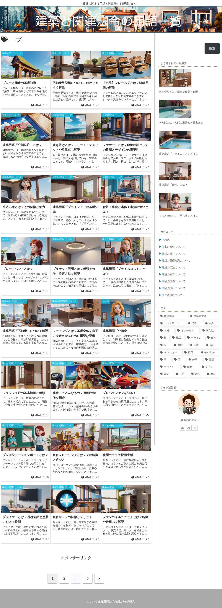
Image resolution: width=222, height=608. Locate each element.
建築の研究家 (189, 419)
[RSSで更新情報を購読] (195, 428)
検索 (212, 48)
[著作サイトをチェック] (182, 428)
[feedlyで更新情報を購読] (189, 428)
